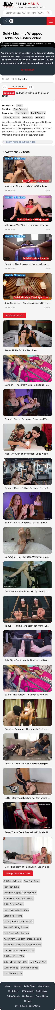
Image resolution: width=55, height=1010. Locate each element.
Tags (29, 1001)
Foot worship (38, 113)
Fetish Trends (13, 996)
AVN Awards (27, 991)
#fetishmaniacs (29, 967)
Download (9, 92)
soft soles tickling (13, 915)
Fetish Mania (34, 1006)
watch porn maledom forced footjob (22, 938)
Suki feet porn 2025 (14, 956)
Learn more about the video (20, 141)
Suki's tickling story (14, 904)
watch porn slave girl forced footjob (22, 944)
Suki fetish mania (12, 881)
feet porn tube (11, 886)
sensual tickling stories (16, 927)
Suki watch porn (38, 961)
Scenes (17, 986)
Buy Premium (27, 69)
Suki (19, 105)
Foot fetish (21, 113)
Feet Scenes (20, 109)
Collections (41, 991)
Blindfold (27, 117)
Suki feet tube (31, 881)
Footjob (40, 117)
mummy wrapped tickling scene (20, 892)
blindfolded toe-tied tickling (18, 898)
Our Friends (27, 996)
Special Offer (42, 996)
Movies (8, 986)
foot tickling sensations (16, 909)
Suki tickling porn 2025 (15, 961)
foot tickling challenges (16, 933)
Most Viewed (44, 986)
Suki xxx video (11, 967)
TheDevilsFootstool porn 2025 (19, 950)
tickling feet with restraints (18, 921)
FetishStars (29, 986)
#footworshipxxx (13, 973)
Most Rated (13, 991)
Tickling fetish (11, 117)
